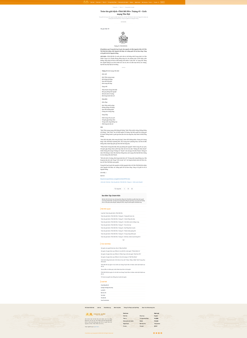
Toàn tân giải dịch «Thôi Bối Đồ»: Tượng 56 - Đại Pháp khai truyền (118, 228)
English (156, 316)
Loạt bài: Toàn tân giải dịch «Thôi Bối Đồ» (112, 213)
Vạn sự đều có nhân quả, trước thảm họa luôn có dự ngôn (116, 269)
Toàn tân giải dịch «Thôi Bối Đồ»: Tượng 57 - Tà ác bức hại (116, 225)
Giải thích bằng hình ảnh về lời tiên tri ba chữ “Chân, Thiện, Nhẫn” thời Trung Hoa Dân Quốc (123, 260)
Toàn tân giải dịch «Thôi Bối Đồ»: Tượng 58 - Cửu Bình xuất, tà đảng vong (120, 222)
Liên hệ (99, 307)
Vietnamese (157, 323)
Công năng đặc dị (105, 285)
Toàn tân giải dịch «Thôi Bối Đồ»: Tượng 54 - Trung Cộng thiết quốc (118, 234)
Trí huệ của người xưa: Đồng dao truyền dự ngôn (113, 277)
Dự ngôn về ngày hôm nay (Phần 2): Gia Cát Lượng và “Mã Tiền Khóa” (119, 257)
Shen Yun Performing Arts (148, 307)
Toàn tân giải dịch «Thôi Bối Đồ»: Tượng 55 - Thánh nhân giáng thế (118, 231)
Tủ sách (155, 2)
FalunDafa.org (107, 307)
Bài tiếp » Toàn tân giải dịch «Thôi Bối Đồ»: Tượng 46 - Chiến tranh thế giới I (124, 182)
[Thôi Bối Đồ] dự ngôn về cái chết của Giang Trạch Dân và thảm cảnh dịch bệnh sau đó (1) (123, 273)
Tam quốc (103, 295)
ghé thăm (96, 326)
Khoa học (142, 316)
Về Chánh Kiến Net (89, 307)
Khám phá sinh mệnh (128, 321)
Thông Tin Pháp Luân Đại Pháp (131, 307)
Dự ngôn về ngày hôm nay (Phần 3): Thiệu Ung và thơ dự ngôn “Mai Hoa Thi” (121, 254)
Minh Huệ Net (117, 307)
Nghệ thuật (126, 323)
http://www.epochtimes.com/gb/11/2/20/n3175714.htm (115, 179)
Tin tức (125, 326)
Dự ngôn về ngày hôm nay (107, 287)
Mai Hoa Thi (103, 292)
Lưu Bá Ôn (103, 290)
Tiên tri (125, 318)
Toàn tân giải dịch (105, 300)
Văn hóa (125, 316)
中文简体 (156, 318)
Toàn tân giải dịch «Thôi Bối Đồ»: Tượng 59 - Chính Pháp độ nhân (118, 219)
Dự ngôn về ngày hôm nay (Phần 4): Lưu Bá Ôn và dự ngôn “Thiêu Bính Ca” (120, 251)
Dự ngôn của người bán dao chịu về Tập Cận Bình (114, 248)
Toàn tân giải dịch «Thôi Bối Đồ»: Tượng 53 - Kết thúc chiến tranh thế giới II (120, 237)
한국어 (155, 326)
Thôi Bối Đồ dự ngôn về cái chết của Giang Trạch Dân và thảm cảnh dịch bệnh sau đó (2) (123, 265)
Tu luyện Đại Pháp (144, 318)
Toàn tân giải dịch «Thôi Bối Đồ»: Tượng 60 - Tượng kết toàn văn (117, 216)
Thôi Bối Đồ (103, 297)
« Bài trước (102, 182)
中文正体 (156, 321)
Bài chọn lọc (145, 2)
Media (141, 321)
